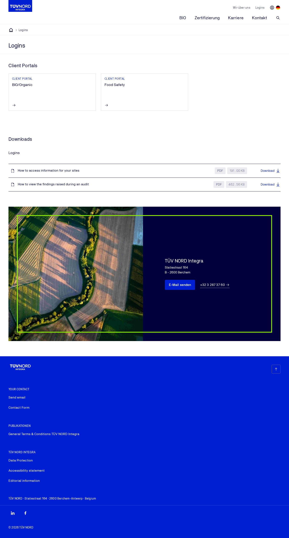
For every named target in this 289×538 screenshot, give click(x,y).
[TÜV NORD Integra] (11, 30)
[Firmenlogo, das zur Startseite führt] (20, 6)
